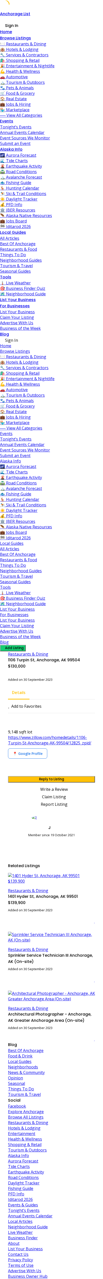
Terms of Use (21, 1265)
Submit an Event (15, 143)
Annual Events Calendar (22, 132)
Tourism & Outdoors (27, 1150)
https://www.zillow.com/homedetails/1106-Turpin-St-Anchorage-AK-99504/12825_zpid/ (49, 740)
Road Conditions (23, 1177)
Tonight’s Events (16, 127)
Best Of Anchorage (18, 243)
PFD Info (16, 1194)
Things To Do (13, 254)
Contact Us (18, 1254)
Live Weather (20, 1232)
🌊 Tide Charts (14, 160)
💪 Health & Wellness (20, 71)
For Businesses (15, 306)
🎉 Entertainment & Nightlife (27, 66)
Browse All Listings (26, 1117)
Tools (5, 277)
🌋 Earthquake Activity (21, 166)
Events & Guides (23, 1205)
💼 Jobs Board (13, 221)
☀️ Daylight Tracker (19, 199)
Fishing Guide (20, 1188)
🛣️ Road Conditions (18, 171)
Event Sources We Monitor (25, 138)
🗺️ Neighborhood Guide (23, 294)
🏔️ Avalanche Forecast (21, 177)
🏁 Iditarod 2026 (15, 226)
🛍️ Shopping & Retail (20, 60)
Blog (4, 334)
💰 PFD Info (11, 204)
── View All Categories (21, 115)
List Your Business (18, 300)
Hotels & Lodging (24, 1128)
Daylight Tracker (24, 1183)
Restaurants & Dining (28, 654)
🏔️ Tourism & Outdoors (22, 82)
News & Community (26, 1072)
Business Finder (23, 1238)
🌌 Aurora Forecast (18, 155)
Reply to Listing (51, 779)
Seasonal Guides (15, 271)
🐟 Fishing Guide (15, 182)
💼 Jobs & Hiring (15, 104)
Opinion (15, 1078)
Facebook (17, 1106)
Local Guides (13, 232)
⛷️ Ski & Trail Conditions (23, 193)
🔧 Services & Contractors (24, 55)
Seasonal (16, 1083)
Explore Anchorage (26, 1111)
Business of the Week (20, 328)
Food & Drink (20, 1056)
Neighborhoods (23, 1067)
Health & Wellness (25, 1139)
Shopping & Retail (25, 1144)
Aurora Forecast (23, 1161)
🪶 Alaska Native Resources (26, 215)
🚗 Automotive (14, 77)
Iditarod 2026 (20, 1199)
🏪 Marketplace (15, 110)
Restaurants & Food (18, 249)
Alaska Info (11, 149)
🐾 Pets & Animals (17, 88)
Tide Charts (19, 1166)
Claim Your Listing (17, 317)
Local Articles (20, 1221)
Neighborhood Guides (21, 260)
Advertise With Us (16, 323)
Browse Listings (15, 38)
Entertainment (21, 1133)
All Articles (9, 238)
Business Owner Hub (28, 1276)
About (14, 1243)
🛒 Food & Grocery (17, 93)
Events (6, 121)
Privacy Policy (20, 1260)
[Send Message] (9, 844)
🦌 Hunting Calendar (19, 188)
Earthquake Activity (26, 1172)
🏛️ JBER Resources (17, 210)
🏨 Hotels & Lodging (19, 49)
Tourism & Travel (16, 265)
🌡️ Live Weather (15, 283)
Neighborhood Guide (28, 1227)
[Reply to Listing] (88, 921)
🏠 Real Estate (13, 99)
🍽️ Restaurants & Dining (23, 44)
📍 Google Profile (27, 753)
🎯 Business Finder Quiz (22, 288)
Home (6, 32)
